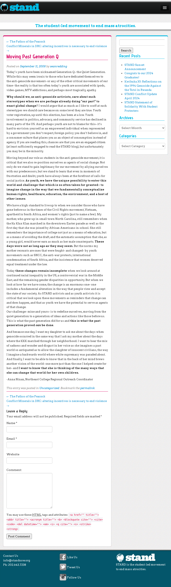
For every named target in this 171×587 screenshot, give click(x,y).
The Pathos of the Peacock (25, 41)
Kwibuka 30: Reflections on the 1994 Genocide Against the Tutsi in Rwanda (143, 85)
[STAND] (22, 8)
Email (11, 438)
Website (12, 454)
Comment (13, 470)
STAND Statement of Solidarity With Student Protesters (140, 106)
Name (11, 423)
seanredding (58, 66)
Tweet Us (73, 567)
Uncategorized (49, 388)
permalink (87, 388)
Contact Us (10, 555)
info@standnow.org (16, 560)
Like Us (72, 557)
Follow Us (74, 577)
